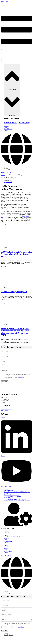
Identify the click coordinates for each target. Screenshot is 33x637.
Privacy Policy (21, 377)
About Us (6, 538)
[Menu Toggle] (1, 59)
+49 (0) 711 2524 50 (6, 409)
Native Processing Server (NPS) (17, 122)
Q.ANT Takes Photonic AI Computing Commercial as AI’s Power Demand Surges (16, 254)
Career (5, 539)
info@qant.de (4, 410)
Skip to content (4, 1)
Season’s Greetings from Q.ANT (14, 292)
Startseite (3, 175)
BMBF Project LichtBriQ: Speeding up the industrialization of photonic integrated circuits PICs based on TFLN (15, 331)
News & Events (8, 541)
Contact (6, 542)
